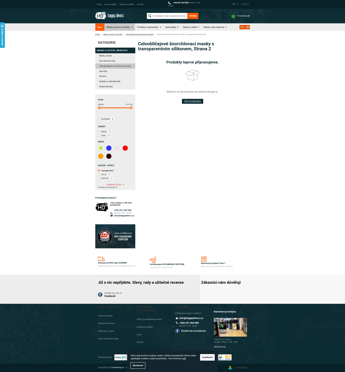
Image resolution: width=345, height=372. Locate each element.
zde (184, 358)
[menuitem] (99, 27)
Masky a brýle (105, 56)
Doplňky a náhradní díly (110, 81)
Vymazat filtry (114, 185)
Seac (105, 135)
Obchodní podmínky (106, 323)
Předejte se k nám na (113, 294)
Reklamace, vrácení (106, 331)
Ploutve (102, 76)
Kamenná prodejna (145, 327)
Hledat (193, 16)
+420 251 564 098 (122, 210)
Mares (105, 131)
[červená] (125, 148)
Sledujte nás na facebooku (193, 330)
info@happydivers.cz (124, 215)
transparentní (109, 171)
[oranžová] (100, 156)
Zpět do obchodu (192, 101)
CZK (234, 4)
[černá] (109, 156)
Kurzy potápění (110, 4)
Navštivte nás (219, 346)
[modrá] (109, 148)
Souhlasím (207, 357)
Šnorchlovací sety (107, 61)
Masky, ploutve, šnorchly (112, 50)
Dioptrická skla (106, 86)
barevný (106, 178)
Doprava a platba (127, 4)
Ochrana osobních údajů (108, 339)
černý (105, 174)
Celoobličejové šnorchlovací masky (115, 66)
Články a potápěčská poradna (149, 319)
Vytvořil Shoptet (240, 368)
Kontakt (140, 4)
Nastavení (138, 365)
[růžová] (117, 148)
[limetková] (100, 148)
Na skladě (107, 119)
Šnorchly (103, 71)
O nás (99, 4)
